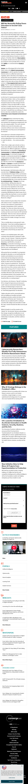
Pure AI (14, 747)
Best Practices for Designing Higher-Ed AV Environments (13, 686)
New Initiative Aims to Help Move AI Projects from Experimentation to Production (14, 466)
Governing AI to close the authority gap (13, 606)
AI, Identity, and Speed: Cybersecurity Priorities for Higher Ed (12, 538)
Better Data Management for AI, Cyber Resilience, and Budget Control (12, 654)
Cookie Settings (12, 777)
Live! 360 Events (14, 738)
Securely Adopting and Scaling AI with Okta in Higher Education (14, 601)
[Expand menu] (26, 3)
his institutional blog (6, 181)
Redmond (14, 749)
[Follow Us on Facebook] (15, 8)
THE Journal (14, 764)
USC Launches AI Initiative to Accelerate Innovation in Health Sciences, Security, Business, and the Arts (14, 423)
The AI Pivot (14, 762)
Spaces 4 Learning (14, 755)
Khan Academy (21, 58)
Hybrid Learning (17, 11)
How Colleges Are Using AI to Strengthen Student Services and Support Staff (13, 701)
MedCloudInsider (14, 742)
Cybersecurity (6, 573)
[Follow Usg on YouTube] (17, 8)
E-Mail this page (6, 321)
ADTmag (14, 729)
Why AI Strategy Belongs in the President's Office (14, 388)
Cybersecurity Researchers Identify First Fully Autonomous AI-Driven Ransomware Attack (14, 351)
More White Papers (7, 660)
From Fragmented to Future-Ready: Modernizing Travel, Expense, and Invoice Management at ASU (13, 612)
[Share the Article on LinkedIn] (5, 17)
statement (5, 118)
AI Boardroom (14, 727)
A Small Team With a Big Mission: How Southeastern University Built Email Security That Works (14, 619)
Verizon (3, 68)
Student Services (7, 585)
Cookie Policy (19, 774)
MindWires (4, 244)
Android (3, 159)
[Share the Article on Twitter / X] (8, 17)
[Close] (21, 766)
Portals (6, 566)
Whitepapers (8, 632)
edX (2, 165)
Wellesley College (15, 172)
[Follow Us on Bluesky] (13, 8)
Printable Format (17, 321)
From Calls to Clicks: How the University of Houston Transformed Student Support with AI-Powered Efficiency (14, 642)
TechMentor (14, 758)
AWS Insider (14, 731)
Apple (23, 156)
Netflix (5, 63)
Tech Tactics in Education (14, 760)
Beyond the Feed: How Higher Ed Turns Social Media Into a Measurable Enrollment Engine (13, 672)
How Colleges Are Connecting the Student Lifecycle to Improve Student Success (13, 694)
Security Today (14, 753)
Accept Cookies (12, 781)
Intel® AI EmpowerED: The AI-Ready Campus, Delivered (14, 679)
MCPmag (14, 740)
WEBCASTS (7, 598)
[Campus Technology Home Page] (6, 3)
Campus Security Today (14, 734)
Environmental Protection (14, 736)
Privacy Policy (14, 508)
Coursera (9, 163)
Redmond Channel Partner (14, 751)
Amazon (16, 181)
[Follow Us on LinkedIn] (9, 8)
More (4, 558)
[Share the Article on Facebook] (2, 17)
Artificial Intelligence (8, 569)
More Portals (6, 590)
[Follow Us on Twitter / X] (11, 8)
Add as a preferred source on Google (9, 5)
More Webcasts (6, 625)
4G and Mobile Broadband (7, 20)
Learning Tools (6, 581)
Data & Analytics (7, 577)
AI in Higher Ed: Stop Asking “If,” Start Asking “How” (14, 649)
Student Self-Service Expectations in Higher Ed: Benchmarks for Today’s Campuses (14, 636)
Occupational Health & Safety (14, 745)
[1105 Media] (14, 724)
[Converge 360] (14, 718)
